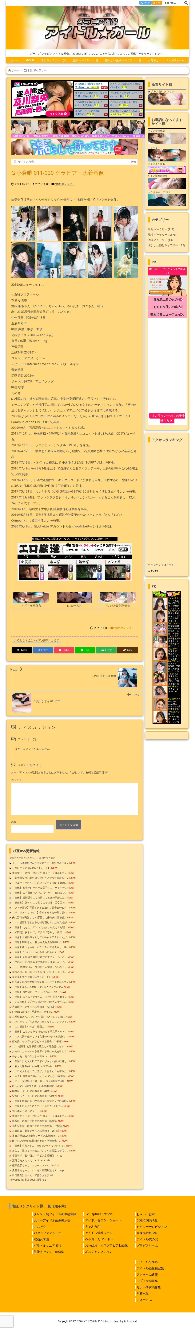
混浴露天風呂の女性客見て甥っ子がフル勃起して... (40, 982)
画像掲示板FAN (147, 1233)
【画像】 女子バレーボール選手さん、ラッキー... (39, 887)
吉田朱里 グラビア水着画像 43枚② (33, 1006)
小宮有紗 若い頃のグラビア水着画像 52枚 (37, 1155)
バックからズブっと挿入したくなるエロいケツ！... (40, 1021)
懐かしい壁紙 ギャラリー (166, 245)
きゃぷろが (92, 1226)
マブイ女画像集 (147, 1281)
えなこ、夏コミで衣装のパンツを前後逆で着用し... (40, 1150)
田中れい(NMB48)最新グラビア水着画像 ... (36, 1140)
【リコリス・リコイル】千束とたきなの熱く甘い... (40, 912)
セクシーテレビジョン (152, 1227)
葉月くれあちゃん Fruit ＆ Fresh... (31, 1160)
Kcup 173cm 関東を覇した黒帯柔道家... (33, 1086)
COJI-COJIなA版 (147, 1220)
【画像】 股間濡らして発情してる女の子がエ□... (39, 897)
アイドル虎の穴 (147, 1239)
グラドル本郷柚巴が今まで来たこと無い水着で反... (40, 863)
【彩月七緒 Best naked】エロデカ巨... (33, 1066)
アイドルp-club (147, 1262)
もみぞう (40, 1227)
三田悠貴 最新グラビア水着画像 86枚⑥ (35, 1130)
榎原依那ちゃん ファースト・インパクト (35, 1165)
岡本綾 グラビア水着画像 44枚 (31, 1091)
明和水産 (143, 1293)
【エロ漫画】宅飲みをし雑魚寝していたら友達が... (40, 922)
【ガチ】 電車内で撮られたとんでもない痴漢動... (39, 1076)
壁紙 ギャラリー (160, 240)
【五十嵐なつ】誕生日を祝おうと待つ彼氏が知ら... (40, 877)
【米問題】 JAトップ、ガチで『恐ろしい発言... (38, 932)
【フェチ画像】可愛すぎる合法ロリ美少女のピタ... (40, 907)
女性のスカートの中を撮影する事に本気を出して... (40, 1051)
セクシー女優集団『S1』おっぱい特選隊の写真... (39, 1081)
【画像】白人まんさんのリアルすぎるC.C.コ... (37, 1106)
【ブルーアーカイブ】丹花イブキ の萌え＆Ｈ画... (39, 882)
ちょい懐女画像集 (149, 1287)
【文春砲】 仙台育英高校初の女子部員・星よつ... (39, 962)
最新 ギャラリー (161, 229)
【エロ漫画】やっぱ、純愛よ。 (29, 1026)
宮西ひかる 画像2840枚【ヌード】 (31, 867)
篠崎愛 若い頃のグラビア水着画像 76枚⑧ (37, 1041)
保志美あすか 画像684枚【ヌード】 (31, 977)
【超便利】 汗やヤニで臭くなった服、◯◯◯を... (39, 902)
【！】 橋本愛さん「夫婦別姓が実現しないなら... (39, 967)
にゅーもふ (144, 1300)
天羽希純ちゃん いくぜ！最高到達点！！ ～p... (39, 1170)
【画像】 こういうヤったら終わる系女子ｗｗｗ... (39, 1031)
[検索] (186, 3)
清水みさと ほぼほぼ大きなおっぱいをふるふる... (39, 972)
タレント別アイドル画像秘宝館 (55, 1214)
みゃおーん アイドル (99, 1239)
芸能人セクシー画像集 (49, 1252)
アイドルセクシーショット (103, 1220)
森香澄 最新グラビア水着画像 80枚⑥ (34, 1120)
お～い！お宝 (146, 1214)
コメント (16, 780)
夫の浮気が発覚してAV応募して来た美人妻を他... (39, 917)
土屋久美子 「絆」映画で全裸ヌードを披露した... (39, 1115)
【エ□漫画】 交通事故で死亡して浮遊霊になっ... (39, 1046)
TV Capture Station (98, 1214)
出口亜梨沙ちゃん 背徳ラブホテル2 (32, 1175)
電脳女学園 (41, 1239)
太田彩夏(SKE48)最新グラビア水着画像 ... (35, 1135)
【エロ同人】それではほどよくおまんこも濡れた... (40, 1071)
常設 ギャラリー (37, 70)
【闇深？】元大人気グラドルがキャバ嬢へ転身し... (40, 1061)
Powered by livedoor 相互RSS (28, 1179)
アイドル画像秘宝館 (150, 1268)
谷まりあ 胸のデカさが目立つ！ (30, 1056)
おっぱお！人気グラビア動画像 (106, 1245)
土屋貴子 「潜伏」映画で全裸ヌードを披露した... (39, 872)
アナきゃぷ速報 (147, 1274)
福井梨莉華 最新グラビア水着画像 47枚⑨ (37, 1125)
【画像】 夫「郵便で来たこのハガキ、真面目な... (39, 892)
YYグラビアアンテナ (48, 1233)
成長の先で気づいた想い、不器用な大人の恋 (32, 858)
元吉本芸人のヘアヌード (25, 1111)
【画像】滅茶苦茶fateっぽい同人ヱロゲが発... (37, 987)
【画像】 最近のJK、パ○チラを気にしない (35, 991)
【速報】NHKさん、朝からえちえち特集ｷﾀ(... (37, 942)
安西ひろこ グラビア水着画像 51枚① (34, 1096)
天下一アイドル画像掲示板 (52, 1220)
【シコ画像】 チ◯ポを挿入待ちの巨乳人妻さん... (39, 1001)
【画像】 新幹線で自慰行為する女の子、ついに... (39, 957)
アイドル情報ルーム (99, 1233)
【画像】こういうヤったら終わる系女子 (34, 952)
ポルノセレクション (99, 1251)
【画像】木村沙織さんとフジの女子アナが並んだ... (40, 937)
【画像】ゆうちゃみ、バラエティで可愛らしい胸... (40, 947)
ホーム (15, 70)
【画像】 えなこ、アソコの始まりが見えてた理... (39, 927)
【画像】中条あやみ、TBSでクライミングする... (38, 1145)
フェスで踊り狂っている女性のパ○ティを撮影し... (39, 1036)
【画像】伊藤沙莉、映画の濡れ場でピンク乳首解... (40, 1101)
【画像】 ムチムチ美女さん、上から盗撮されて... (39, 996)
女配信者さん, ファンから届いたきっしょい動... (38, 1016)
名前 (14, 822)
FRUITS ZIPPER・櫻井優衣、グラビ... (32, 1011)
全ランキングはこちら (161, 565)
